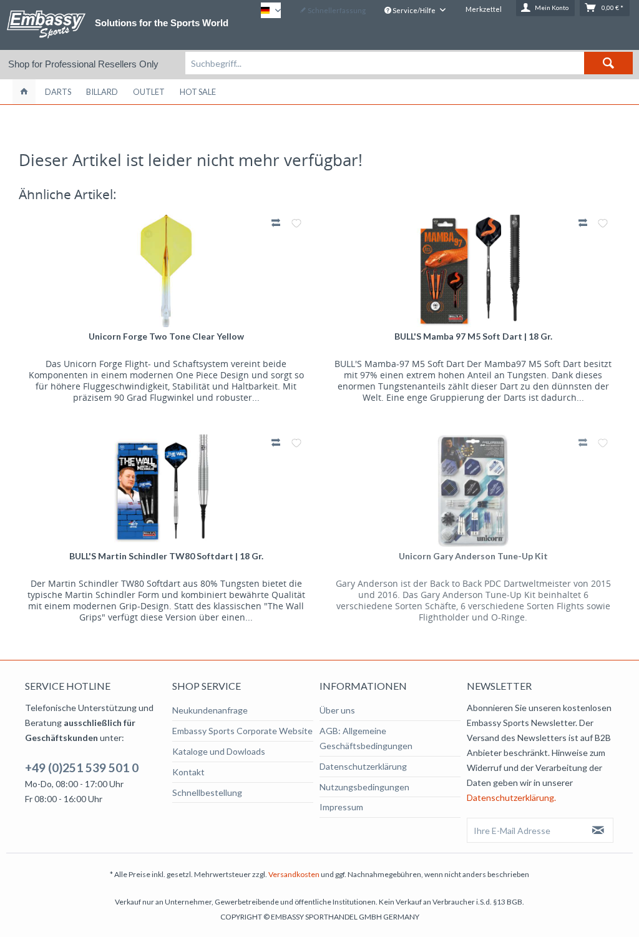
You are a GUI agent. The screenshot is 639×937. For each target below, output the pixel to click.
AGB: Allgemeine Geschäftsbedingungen (366, 738)
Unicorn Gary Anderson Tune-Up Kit (473, 556)
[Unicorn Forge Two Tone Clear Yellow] (166, 271)
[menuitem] (409, 63)
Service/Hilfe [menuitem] (414, 10)
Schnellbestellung (207, 792)
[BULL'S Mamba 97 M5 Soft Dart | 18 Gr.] (473, 271)
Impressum (341, 807)
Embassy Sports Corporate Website (242, 730)
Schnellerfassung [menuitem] (336, 10)
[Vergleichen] (277, 222)
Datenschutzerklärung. (511, 797)
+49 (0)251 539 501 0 (82, 767)
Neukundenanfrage (210, 710)
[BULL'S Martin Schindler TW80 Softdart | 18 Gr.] (166, 490)
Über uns (337, 710)
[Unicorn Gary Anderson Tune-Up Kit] (473, 490)
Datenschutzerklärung (363, 766)
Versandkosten (294, 874)
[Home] (24, 91)
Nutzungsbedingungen (364, 787)
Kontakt (188, 772)
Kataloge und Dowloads (218, 751)
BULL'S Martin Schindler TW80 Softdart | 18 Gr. (166, 556)
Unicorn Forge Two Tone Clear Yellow (166, 336)
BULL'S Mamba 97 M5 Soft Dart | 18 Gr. (473, 336)
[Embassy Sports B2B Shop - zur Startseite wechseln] (46, 24)
